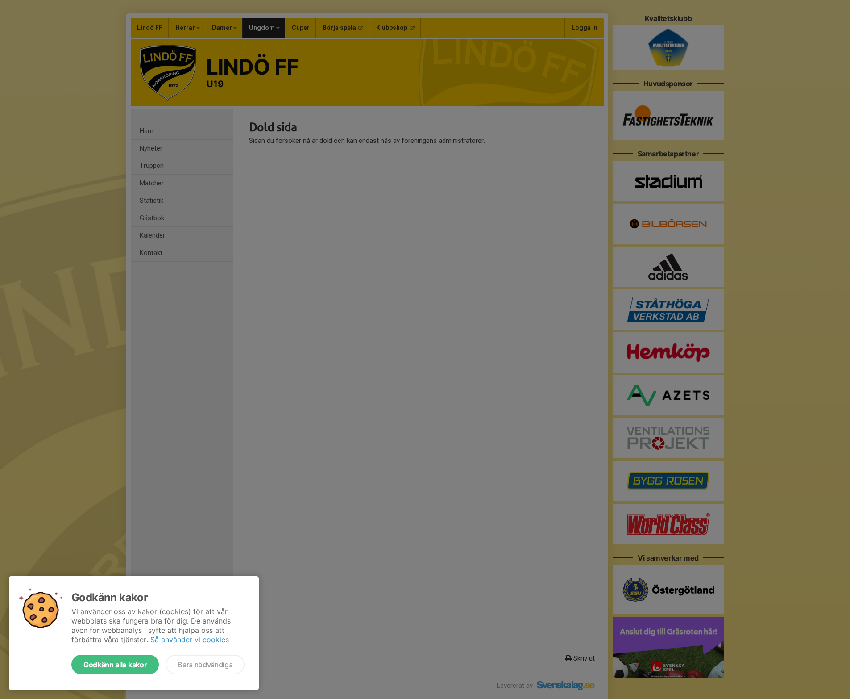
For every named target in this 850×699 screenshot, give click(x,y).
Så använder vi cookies (189, 639)
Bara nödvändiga (205, 664)
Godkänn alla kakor (115, 664)
